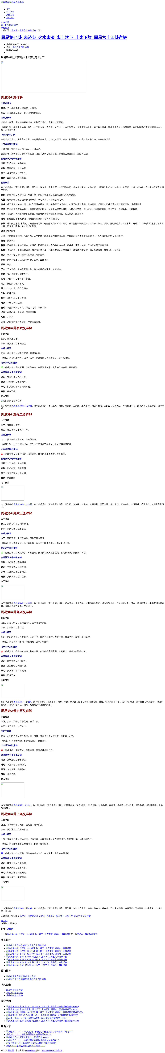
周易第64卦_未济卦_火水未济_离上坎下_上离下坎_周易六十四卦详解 (64, 37)
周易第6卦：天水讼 (22, 805)
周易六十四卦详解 (27, 30)
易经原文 (14, 25)
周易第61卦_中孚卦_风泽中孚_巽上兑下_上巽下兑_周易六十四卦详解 (39, 954)
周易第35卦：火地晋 (22, 504)
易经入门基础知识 (14, 993)
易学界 (21, 2)
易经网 (10, 929)
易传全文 (5, 28)
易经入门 (10, 17)
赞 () (4, 921)
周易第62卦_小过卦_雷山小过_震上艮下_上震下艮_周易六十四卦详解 (39, 951)
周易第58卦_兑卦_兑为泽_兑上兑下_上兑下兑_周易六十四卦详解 (37, 962)
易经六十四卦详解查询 (87, 934)
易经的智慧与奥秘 (14, 995)
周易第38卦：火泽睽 (22, 406)
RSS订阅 (5, 22)
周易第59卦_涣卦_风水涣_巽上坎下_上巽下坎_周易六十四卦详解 (37, 959)
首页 (8, 9)
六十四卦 (10, 12)
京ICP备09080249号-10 (52, 1050)
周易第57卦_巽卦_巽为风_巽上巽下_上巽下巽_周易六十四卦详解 (37, 965)
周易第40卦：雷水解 (22, 908)
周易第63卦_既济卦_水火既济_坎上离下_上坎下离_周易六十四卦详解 (38, 934)
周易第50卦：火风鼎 (22, 603)
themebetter (31, 1050)
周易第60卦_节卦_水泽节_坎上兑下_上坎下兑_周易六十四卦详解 (37, 957)
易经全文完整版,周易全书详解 (22, 976)
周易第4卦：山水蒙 (22, 702)
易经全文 (10, 15)
